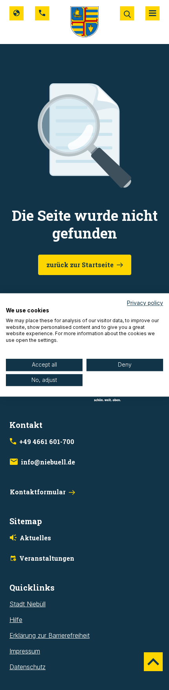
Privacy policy (145, 303)
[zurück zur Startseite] (84, 21)
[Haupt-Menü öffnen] (152, 13)
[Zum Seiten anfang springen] (153, 661)
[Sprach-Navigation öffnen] (16, 13)
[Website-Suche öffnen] (127, 13)
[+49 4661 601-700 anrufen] (42, 13)
